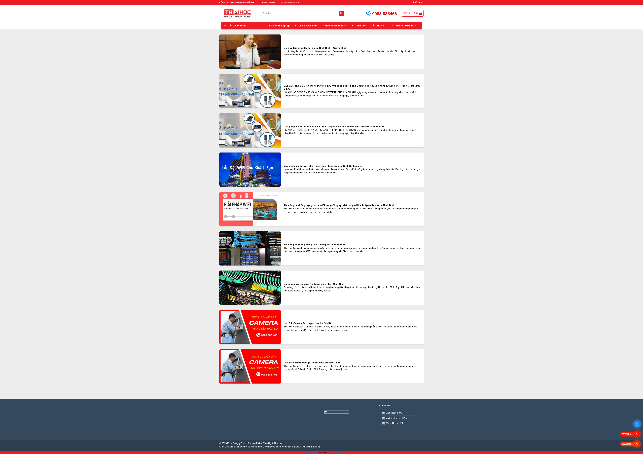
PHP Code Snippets (309, 452)
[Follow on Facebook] (413, 3)
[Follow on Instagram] (416, 3)
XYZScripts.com (335, 452)
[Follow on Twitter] (419, 3)
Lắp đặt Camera (308, 25)
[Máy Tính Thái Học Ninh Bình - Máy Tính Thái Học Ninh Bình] (237, 13)
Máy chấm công (334, 25)
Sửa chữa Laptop (279, 25)
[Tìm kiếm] (341, 13)
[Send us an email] (422, 3)
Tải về (380, 25)
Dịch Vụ (360, 25)
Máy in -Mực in (404, 25)
